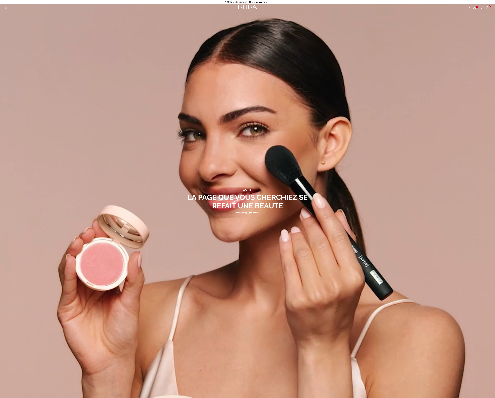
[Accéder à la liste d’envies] (482, 7)
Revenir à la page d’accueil (247, 213)
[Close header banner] (492, 2)
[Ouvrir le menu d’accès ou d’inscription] (475, 7)
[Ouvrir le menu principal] (5, 7)
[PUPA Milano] (247, 7)
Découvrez (261, 2)
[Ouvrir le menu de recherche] (469, 7)
